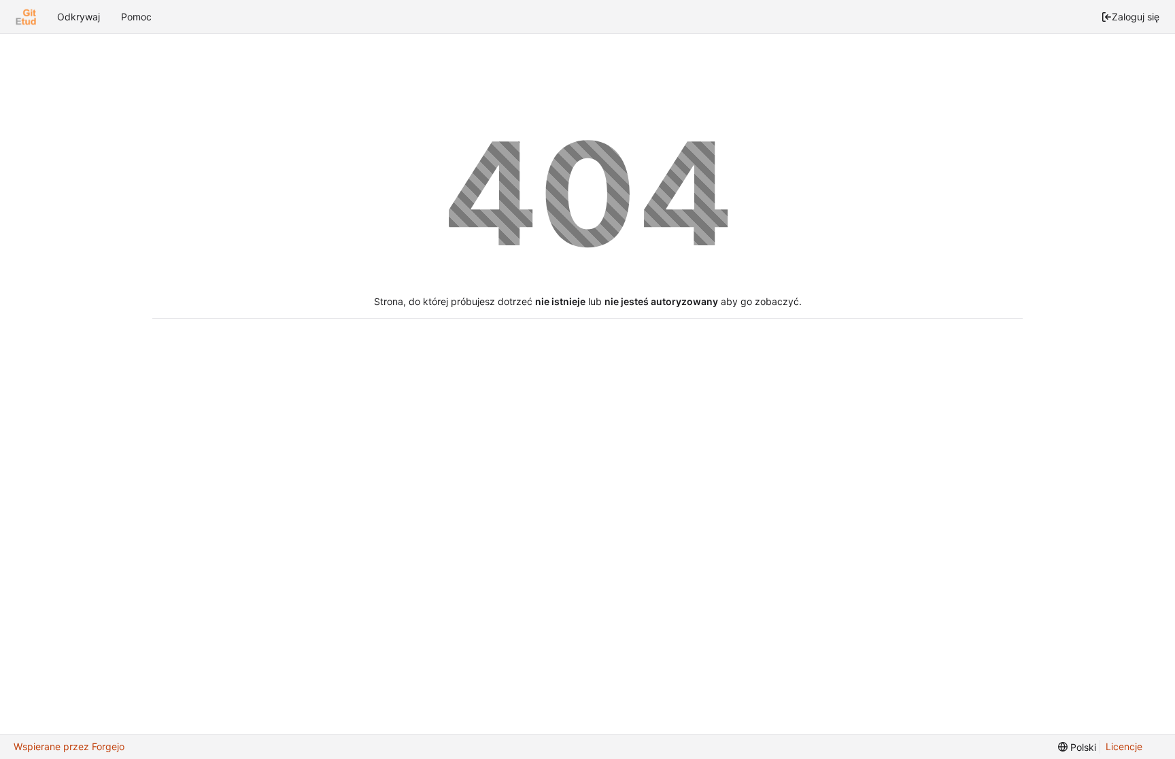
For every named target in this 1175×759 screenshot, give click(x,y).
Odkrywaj (78, 16)
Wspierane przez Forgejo (69, 746)
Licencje (1124, 746)
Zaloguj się (1135, 16)
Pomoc (136, 16)
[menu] (1077, 747)
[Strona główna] (26, 17)
